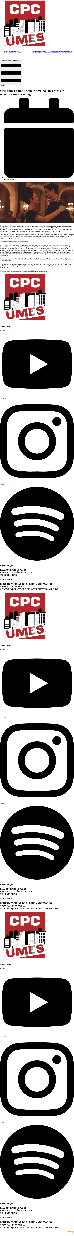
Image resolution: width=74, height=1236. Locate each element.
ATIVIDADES (36, 52)
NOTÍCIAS (44, 52)
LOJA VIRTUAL (60, 52)
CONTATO (69, 52)
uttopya (71, 1232)
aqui (45, 271)
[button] (3, 86)
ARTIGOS (51, 52)
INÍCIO (6, 52)
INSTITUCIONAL (15, 52)
